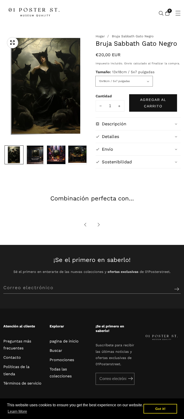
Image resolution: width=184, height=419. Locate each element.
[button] (85, 224)
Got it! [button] (160, 409)
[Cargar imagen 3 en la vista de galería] (56, 154)
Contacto (12, 357)
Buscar (56, 350)
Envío (128, 63)
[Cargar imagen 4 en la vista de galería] (77, 154)
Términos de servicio (22, 383)
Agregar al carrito (153, 103)
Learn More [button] (17, 411)
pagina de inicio (64, 341)
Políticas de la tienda (16, 370)
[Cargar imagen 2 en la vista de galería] (35, 154)
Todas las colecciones (61, 372)
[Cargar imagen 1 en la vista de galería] (14, 154)
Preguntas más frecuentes (17, 344)
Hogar (100, 36)
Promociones (62, 360)
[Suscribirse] (177, 289)
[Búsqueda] (161, 13)
